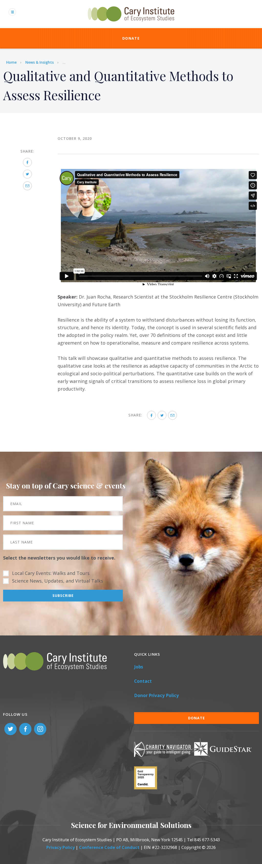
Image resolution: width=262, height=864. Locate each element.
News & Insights (39, 62)
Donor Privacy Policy (156, 695)
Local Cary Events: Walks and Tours (51, 573)
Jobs (138, 667)
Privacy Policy (60, 847)
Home (11, 62)
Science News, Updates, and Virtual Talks (57, 581)
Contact (143, 681)
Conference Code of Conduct (109, 847)
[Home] (131, 24)
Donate (131, 38)
